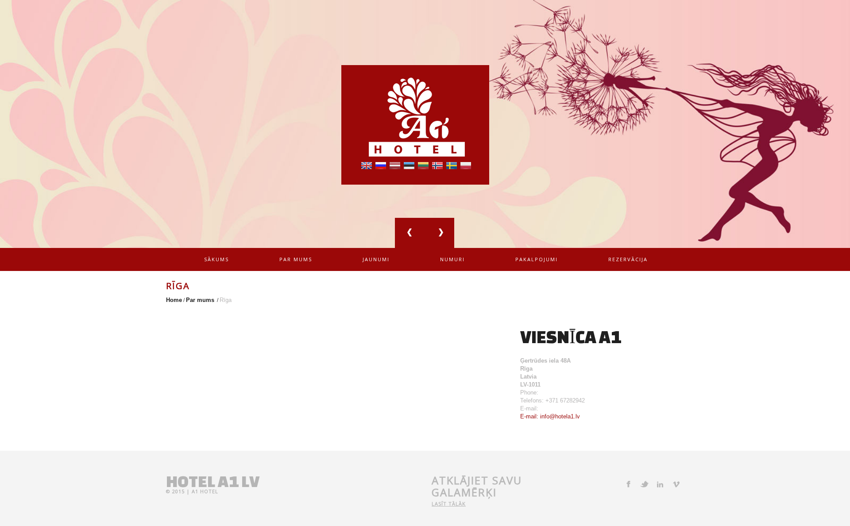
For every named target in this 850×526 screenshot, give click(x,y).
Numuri (452, 259)
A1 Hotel (205, 491)
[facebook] (628, 484)
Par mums (295, 259)
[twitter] (644, 484)
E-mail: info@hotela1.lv (550, 416)
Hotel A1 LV (212, 481)
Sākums (216, 259)
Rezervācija (628, 259)
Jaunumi (376, 259)
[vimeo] (676, 484)
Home (174, 300)
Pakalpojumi (536, 259)
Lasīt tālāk (449, 503)
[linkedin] (660, 484)
